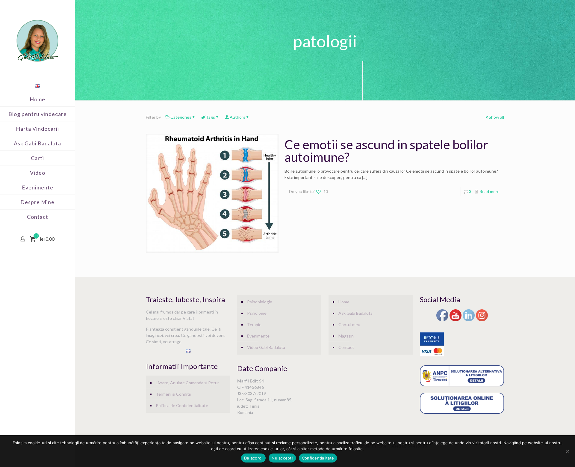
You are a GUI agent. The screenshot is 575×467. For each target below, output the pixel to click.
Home (343, 301)
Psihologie (257, 313)
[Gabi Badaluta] (37, 40)
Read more (489, 191)
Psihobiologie (259, 301)
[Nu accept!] (568, 451)
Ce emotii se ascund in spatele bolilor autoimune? (386, 151)
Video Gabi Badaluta (266, 347)
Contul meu (349, 324)
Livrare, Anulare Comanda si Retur (187, 382)
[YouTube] (455, 320)
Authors (237, 117)
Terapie (254, 324)
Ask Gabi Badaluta (355, 313)
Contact (346, 347)
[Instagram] (481, 320)
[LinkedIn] (468, 320)
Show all (496, 117)
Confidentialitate (318, 458)
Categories (180, 117)
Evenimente (258, 335)
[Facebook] (442, 320)
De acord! (253, 458)
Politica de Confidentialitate (182, 405)
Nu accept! (282, 458)
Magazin (346, 335)
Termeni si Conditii (173, 394)
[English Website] (37, 86)
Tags (210, 117)
